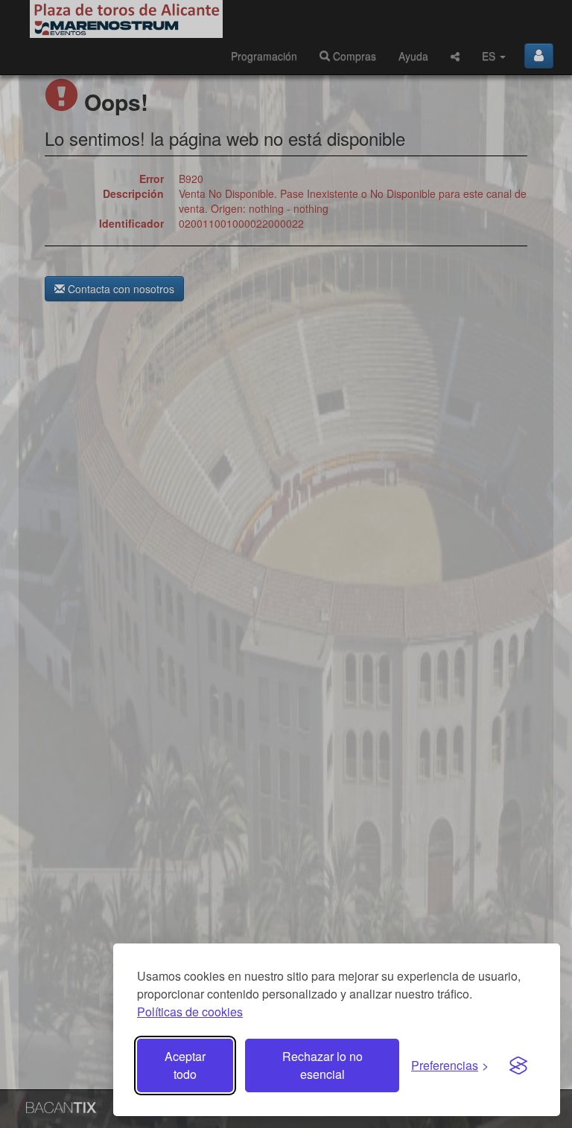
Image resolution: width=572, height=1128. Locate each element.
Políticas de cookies (190, 1011)
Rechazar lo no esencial (322, 1065)
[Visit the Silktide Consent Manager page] (518, 1065)
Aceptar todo (185, 1065)
